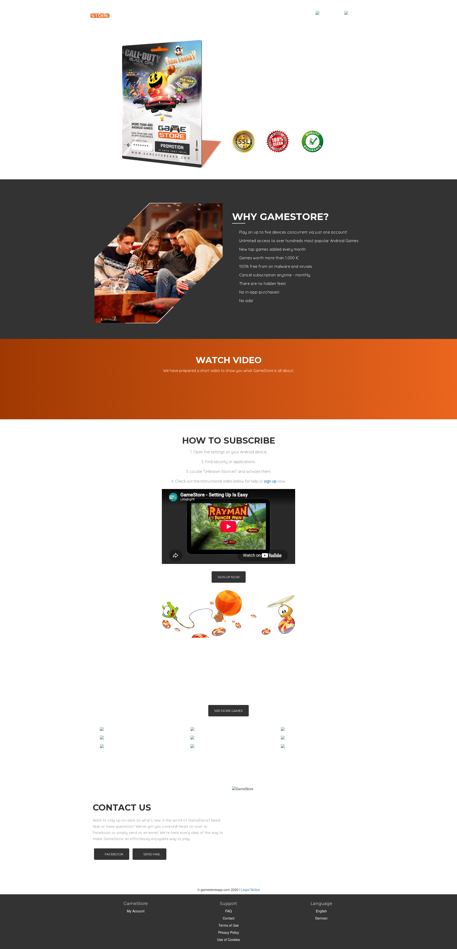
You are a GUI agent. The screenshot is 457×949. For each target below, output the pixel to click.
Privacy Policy (228, 932)
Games (240, 13)
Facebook (114, 854)
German (321, 918)
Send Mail (151, 854)
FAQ (228, 911)
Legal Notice (250, 889)
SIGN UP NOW (229, 577)
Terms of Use (229, 925)
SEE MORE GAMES (228, 711)
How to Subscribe (209, 13)
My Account (295, 13)
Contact (228, 918)
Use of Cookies (228, 939)
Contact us (266, 13)
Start (158, 13)
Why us (178, 13)
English (321, 911)
